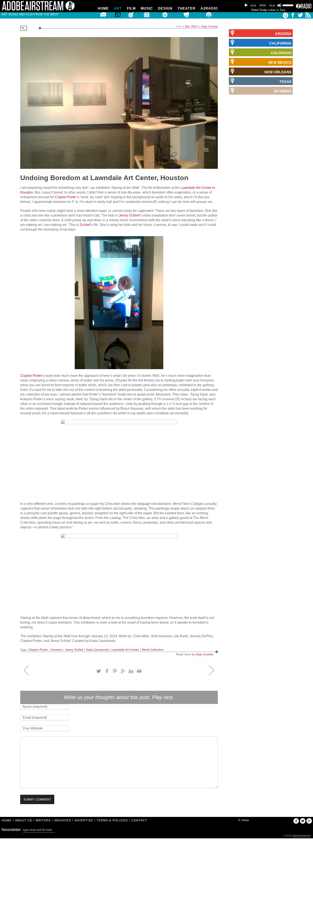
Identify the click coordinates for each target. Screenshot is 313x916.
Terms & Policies (112, 820)
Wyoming (283, 91)
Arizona (283, 34)
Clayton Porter (66, 197)
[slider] (288, 5)
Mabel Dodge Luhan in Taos (268, 10)
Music (147, 8)
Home (103, 8)
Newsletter (11, 829)
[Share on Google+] (123, 671)
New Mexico (280, 62)
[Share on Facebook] (106, 671)
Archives (62, 820)
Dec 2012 (191, 26)
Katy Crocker (210, 26)
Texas (285, 82)
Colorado (281, 53)
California (280, 43)
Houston (56, 649)
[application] (268, 5)
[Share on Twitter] (98, 671)
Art (118, 8)
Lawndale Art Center (125, 649)
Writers (43, 820)
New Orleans (278, 72)
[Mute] (279, 5)
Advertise (84, 820)
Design (165, 8)
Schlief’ (85, 225)
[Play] (246, 5)
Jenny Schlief (129, 215)
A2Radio (209, 8)
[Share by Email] (139, 671)
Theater (186, 8)
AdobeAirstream (301, 835)
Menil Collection (152, 649)
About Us (23, 820)
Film (131, 8)
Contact (139, 820)
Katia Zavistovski (97, 649)
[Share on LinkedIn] (131, 671)
